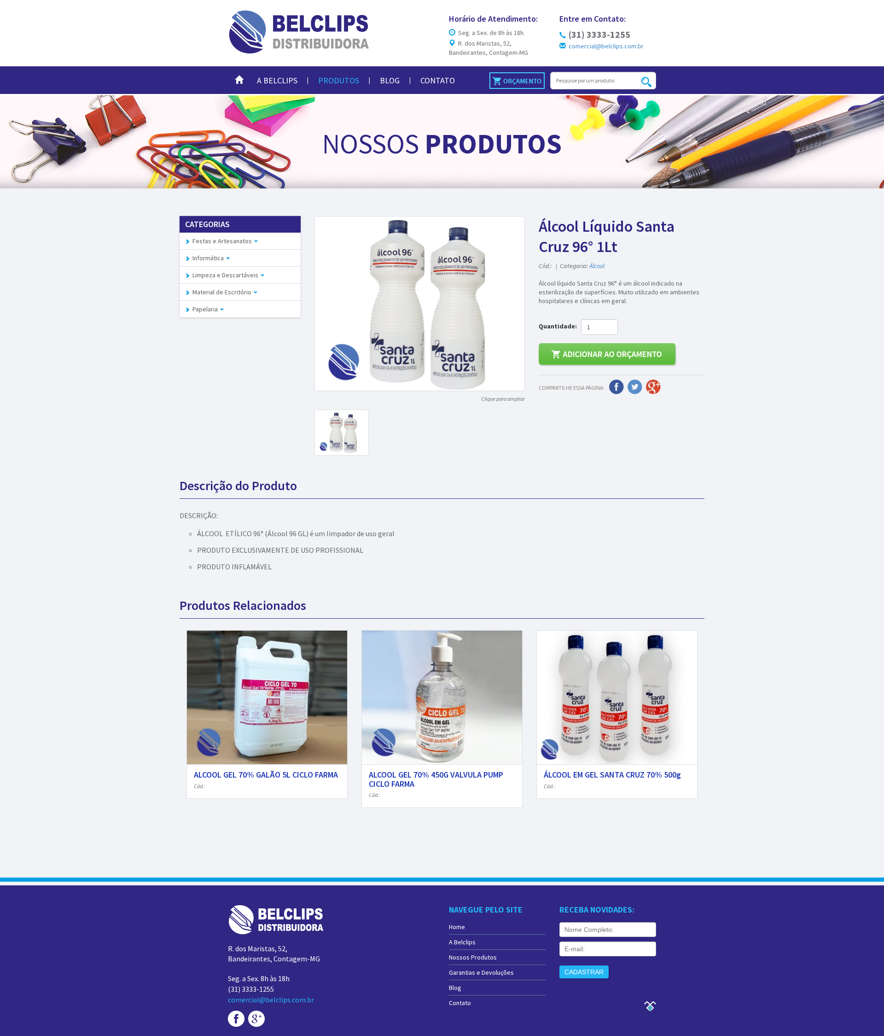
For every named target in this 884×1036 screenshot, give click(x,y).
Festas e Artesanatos (221, 241)
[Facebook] (236, 1018)
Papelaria (204, 309)
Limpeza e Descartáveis (225, 275)
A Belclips (277, 80)
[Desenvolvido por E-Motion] (650, 1005)
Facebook (616, 387)
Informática (207, 258)
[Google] (256, 1018)
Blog (390, 80)
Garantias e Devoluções (481, 972)
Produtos (338, 80)
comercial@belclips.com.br (605, 46)
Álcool (597, 266)
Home (457, 927)
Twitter (635, 387)
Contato (437, 80)
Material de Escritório (221, 292)
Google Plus (653, 387)
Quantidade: (559, 326)
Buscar (646, 81)
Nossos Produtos (473, 957)
